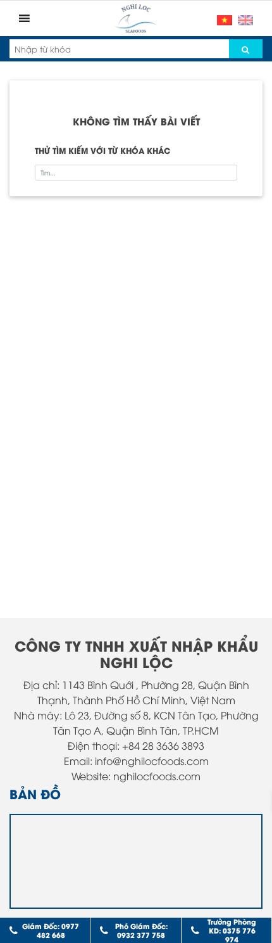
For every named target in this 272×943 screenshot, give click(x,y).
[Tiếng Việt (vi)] (224, 18)
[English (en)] (245, 18)
